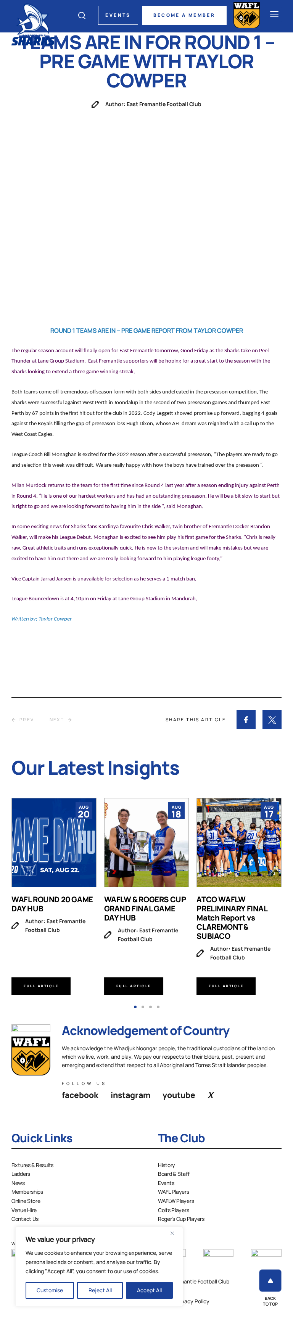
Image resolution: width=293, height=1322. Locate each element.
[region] (99, 1267)
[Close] (175, 1233)
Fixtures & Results (32, 1165)
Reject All (100, 1290)
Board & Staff (173, 1173)
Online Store (25, 1200)
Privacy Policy (192, 1301)
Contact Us (25, 1218)
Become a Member (184, 15)
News (18, 1183)
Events (117, 15)
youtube (179, 1095)
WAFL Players (173, 1191)
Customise (50, 1290)
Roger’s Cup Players (181, 1218)
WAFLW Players (176, 1200)
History (166, 1165)
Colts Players (173, 1210)
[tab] (135, 1007)
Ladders (20, 1173)
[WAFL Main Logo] (246, 15)
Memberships (27, 1191)
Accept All (149, 1290)
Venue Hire (24, 1210)
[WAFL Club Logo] (33, 24)
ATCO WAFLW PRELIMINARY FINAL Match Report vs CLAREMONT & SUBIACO (231, 917)
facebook (80, 1095)
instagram (130, 1095)
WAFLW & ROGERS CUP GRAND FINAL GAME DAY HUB (145, 908)
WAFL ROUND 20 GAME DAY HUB (52, 904)
